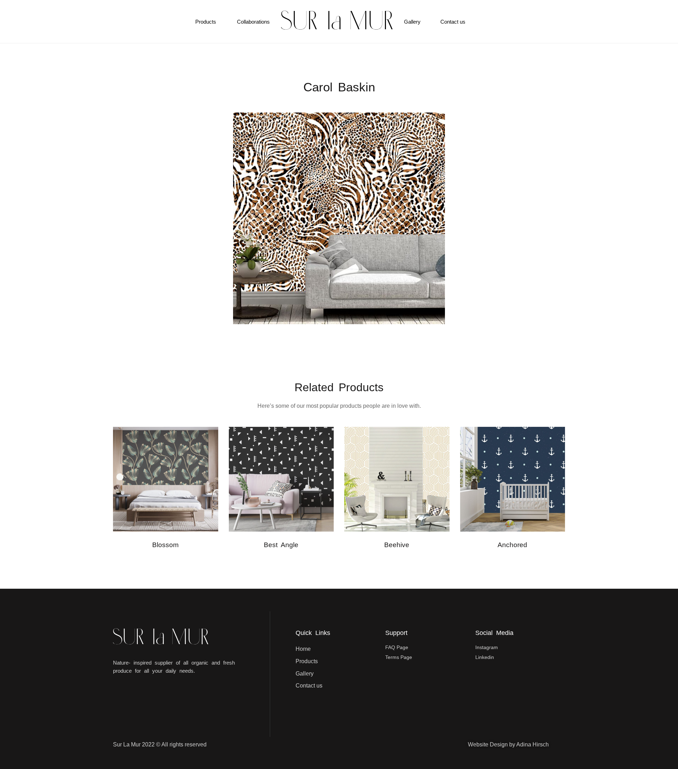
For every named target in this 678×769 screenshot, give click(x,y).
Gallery (412, 22)
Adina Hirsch (532, 744)
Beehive (396, 545)
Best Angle (281, 545)
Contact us (452, 22)
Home (303, 649)
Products (205, 22)
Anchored (512, 545)
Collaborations (253, 22)
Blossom (165, 545)
